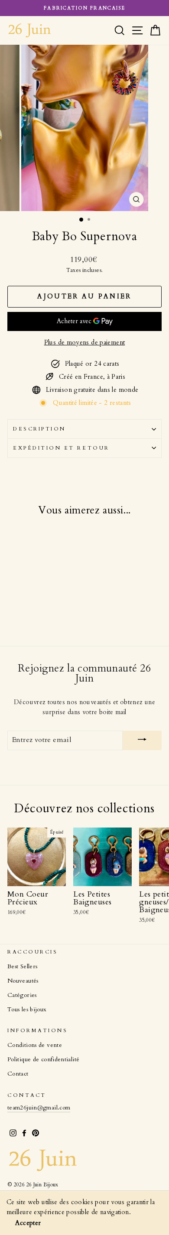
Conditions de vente (34, 1045)
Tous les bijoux (27, 1009)
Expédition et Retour (61, 447)
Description (39, 428)
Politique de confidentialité (43, 1059)
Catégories (22, 995)
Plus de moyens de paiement (84, 342)
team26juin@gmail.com (38, 1108)
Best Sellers (22, 966)
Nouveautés (23, 981)
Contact (18, 1074)
